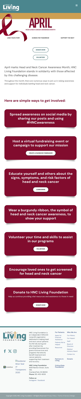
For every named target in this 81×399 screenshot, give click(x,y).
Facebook (41, 380)
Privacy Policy (52, 396)
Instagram (32, 380)
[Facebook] (5, 351)
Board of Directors (70, 345)
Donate (70, 359)
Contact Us (71, 354)
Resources (58, 347)
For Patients (59, 332)
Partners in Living (59, 360)
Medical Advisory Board (72, 350)
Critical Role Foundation (59, 366)
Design (72, 396)
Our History (71, 335)
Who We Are (72, 332)
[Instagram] (15, 351)
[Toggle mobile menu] (77, 5)
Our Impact (71, 338)
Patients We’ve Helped (60, 343)
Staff (68, 341)
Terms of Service (63, 396)
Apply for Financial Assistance (58, 337)
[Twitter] (10, 351)
